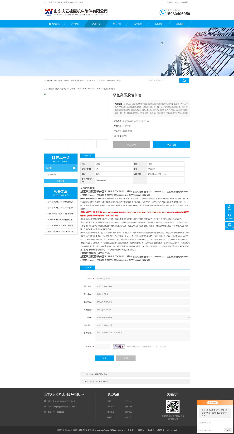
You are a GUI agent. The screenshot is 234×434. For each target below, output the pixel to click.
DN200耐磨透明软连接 (98, 374)
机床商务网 (160, 430)
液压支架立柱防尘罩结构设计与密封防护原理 (62, 231)
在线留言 (178, 2)
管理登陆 (141, 430)
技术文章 (138, 24)
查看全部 (61, 181)
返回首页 (170, 2)
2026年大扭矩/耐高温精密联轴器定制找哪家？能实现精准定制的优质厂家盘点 (62, 220)
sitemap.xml (172, 430)
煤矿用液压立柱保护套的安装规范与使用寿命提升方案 (62, 225)
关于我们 (75, 24)
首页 (56, 89)
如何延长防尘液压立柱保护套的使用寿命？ (62, 214)
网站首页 (56, 24)
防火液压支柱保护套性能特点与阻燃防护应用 (62, 202)
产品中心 (96, 24)
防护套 (72, 89)
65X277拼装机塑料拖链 (99, 382)
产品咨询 (131, 144)
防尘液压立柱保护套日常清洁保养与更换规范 (62, 208)
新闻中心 (117, 24)
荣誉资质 (128, 412)
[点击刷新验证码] (119, 346)
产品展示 (110, 407)
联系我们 (186, 2)
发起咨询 (228, 430)
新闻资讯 (128, 407)
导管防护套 (51, 174)
